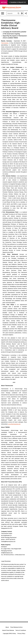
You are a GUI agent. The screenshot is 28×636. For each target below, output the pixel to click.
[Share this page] (26, 13)
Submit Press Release (8, 630)
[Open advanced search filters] (22, 13)
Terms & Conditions (20, 630)
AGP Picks (4, 2)
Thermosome (4, 43)
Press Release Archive (16, 627)
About (7, 627)
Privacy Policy (21, 633)
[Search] (18, 13)
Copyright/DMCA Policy (9, 633)
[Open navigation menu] (2, 13)
